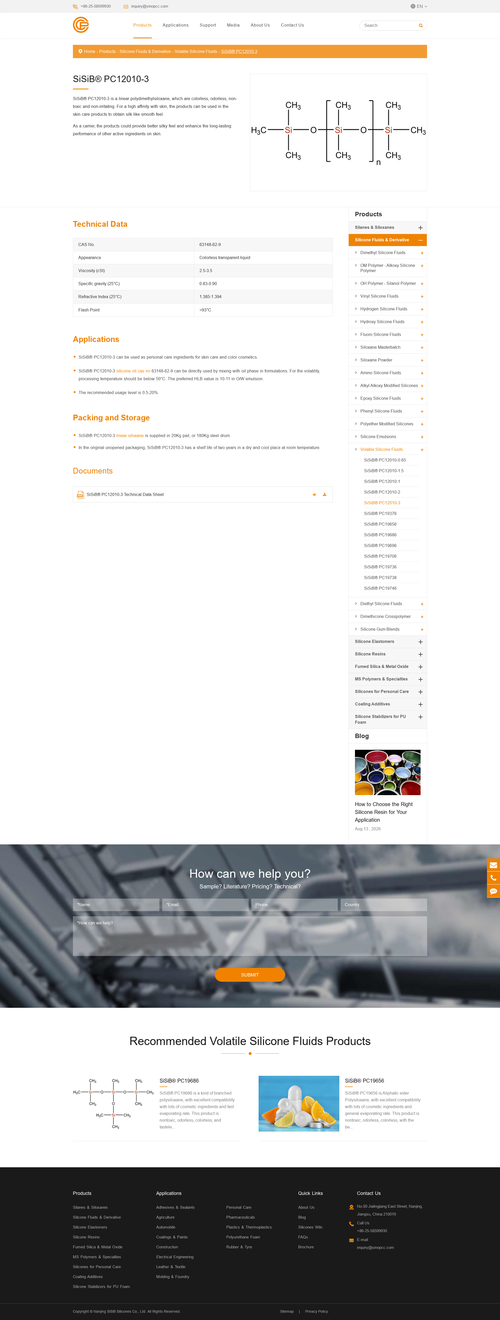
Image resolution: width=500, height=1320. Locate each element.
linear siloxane (130, 435)
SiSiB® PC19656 (380, 524)
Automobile (165, 1227)
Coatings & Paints (172, 1237)
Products (142, 25)
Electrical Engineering (174, 1257)
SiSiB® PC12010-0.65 (385, 460)
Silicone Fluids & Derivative (145, 51)
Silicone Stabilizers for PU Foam (101, 1286)
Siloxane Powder (376, 360)
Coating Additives (372, 704)
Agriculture (165, 1217)
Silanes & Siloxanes (374, 227)
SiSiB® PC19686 (380, 534)
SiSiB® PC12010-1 (382, 481)
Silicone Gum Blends (379, 629)
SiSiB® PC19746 (380, 588)
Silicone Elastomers (374, 641)
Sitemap (287, 1311)
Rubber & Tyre (239, 1247)
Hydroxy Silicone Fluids (382, 321)
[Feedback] (493, 891)
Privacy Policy (316, 1311)
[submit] (421, 25)
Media (233, 25)
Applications (176, 25)
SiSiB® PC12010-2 (382, 492)
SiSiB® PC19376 (380, 513)
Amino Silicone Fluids (380, 372)
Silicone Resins (370, 654)
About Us (260, 25)
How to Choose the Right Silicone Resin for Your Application (384, 812)
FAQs (303, 1237)
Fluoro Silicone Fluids (380, 334)
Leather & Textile (170, 1266)
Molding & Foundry (172, 1276)
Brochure (306, 1247)
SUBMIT (250, 975)
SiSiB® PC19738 (380, 577)
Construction (167, 1247)
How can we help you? (250, 873)
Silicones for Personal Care (382, 691)
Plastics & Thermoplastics (249, 1227)
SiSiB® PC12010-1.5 (384, 470)
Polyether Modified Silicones (386, 423)
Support (208, 25)
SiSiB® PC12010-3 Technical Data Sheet (125, 494)
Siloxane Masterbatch (380, 347)
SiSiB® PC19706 (380, 556)
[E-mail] (493, 864)
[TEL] (493, 877)
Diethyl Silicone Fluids (381, 603)
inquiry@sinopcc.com (149, 6)
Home (89, 51)
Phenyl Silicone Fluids (381, 411)
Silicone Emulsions (378, 436)
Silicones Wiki (310, 1227)
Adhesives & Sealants (175, 1207)
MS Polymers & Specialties (381, 679)
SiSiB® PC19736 (380, 566)
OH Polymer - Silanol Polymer (388, 283)
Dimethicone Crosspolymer (385, 616)
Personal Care (238, 1207)
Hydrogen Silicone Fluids (383, 308)
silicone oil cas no (133, 371)
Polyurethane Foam (243, 1237)
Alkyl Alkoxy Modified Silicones (389, 385)
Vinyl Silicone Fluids (379, 296)
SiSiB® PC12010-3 (239, 51)
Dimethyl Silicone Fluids (382, 252)
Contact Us (292, 25)
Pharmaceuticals (240, 1217)
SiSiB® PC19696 (380, 545)
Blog (362, 736)
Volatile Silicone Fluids (196, 51)
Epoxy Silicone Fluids (380, 398)
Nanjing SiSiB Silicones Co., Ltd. (119, 1311)
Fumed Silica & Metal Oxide (382, 666)
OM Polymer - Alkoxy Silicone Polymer (387, 268)
